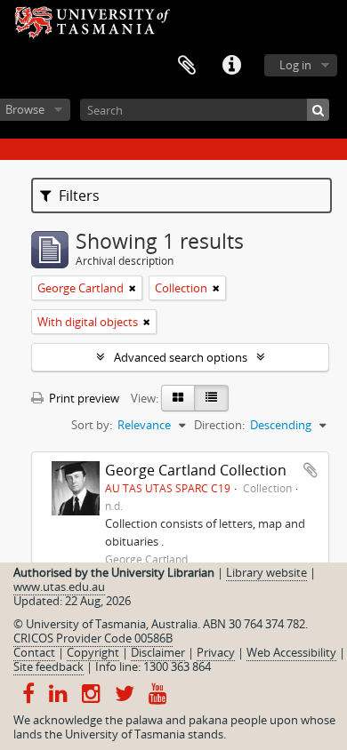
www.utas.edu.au (59, 586)
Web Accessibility (291, 652)
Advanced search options (180, 357)
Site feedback (48, 666)
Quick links (231, 66)
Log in (295, 65)
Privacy (216, 652)
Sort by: (91, 425)
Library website (266, 572)
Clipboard (187, 66)
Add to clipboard (310, 470)
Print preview (82, 398)
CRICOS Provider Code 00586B (93, 638)
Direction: (219, 425)
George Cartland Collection (195, 470)
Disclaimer (158, 652)
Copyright (93, 652)
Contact (34, 652)
